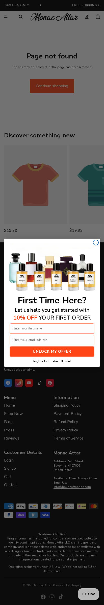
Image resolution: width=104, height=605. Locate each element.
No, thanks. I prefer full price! (51, 361)
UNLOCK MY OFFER (52, 351)
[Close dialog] (95, 242)
